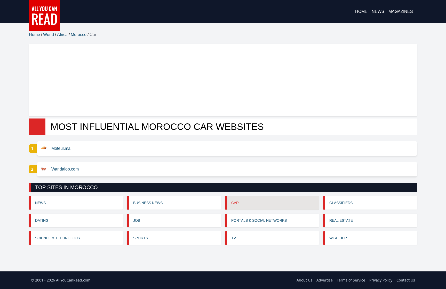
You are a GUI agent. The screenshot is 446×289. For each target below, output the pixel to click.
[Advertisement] (184, 80)
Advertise (324, 280)
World (48, 34)
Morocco (78, 34)
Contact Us (405, 280)
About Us (304, 280)
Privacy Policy (380, 280)
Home (361, 11)
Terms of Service (351, 280)
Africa (62, 34)
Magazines (400, 11)
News (378, 11)
